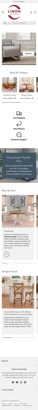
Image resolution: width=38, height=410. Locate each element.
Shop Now (28, 53)
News (15, 403)
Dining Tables (26, 95)
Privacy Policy (23, 403)
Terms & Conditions (27, 405)
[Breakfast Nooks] (9, 84)
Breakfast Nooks (9, 95)
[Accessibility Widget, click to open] (35, 205)
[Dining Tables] (26, 84)
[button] (35, 12)
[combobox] (19, 23)
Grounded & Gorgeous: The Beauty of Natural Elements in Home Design (18, 313)
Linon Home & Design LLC (13, 400)
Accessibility (16, 405)
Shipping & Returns (7, 405)
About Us (4, 403)
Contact (10, 403)
